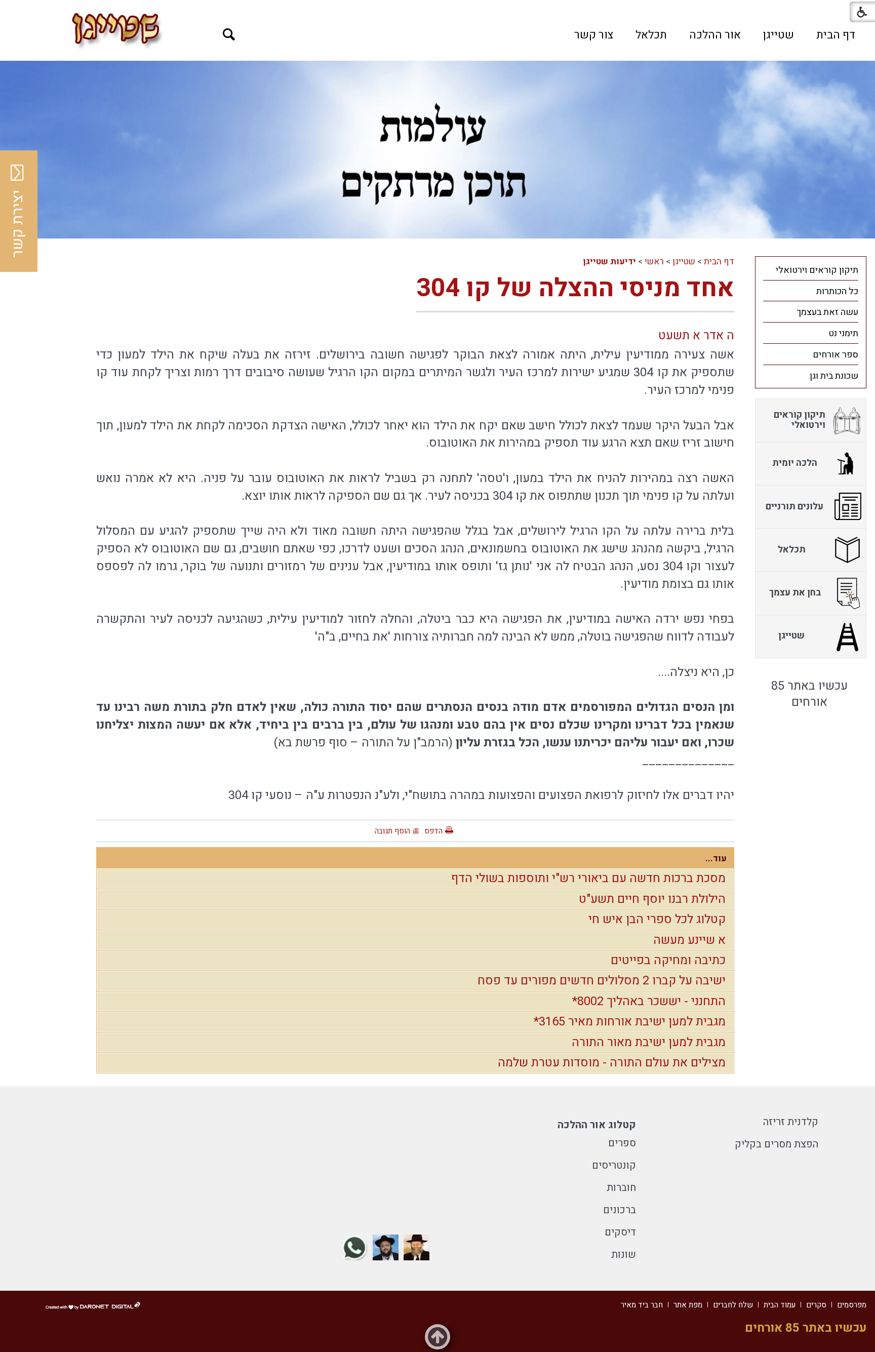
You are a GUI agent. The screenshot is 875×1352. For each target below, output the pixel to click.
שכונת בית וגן (834, 376)
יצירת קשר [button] (18, 224)
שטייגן (778, 35)
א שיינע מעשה (689, 940)
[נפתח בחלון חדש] (416, 1247)
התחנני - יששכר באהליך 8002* (649, 1001)
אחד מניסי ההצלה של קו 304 (575, 288)
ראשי (654, 261)
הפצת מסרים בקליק (776, 1144)
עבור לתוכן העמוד (437, 10)
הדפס (433, 831)
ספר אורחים (835, 355)
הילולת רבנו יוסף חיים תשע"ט (652, 899)
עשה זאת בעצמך (827, 312)
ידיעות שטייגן (609, 261)
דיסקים (620, 1232)
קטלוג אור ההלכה (597, 1125)
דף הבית (835, 35)
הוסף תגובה (392, 831)
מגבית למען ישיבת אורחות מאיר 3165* (630, 1021)
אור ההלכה (715, 35)
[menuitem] (835, 35)
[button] (229, 35)
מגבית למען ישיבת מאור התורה (649, 1042)
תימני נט (843, 333)
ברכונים (619, 1210)
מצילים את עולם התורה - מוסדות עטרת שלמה (612, 1062)
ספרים (622, 1143)
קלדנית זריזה (790, 1122)
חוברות (621, 1187)
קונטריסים (614, 1165)
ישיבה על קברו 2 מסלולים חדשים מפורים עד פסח (602, 980)
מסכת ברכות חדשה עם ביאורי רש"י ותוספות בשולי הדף (588, 878)
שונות (623, 1254)
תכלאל (651, 35)
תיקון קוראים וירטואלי (817, 270)
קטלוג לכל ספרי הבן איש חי (657, 919)
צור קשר (593, 35)
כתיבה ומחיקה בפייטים (668, 960)
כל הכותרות (837, 291)
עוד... (716, 858)
